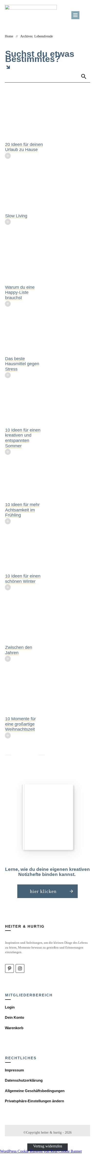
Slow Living (16, 215)
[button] (34, 1100)
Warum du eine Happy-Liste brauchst (20, 292)
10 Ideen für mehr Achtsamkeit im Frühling (22, 510)
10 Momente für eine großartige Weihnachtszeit (20, 724)
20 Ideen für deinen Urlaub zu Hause (24, 147)
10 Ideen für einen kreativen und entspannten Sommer (22, 438)
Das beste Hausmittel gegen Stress (22, 364)
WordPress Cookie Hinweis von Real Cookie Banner (41, 1151)
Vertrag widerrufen (47, 1146)
